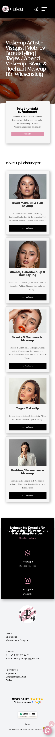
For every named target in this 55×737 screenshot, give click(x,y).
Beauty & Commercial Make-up (27, 339)
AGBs (9, 680)
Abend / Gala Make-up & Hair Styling (27, 274)
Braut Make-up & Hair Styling (27, 204)
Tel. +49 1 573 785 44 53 (17, 655)
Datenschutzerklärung (16, 676)
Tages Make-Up (27, 408)
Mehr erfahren (27, 228)
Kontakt (27, 134)
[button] (28, 701)
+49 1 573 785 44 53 (27, 566)
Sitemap (27, 724)
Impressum (11, 673)
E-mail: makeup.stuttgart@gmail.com (23, 658)
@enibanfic (27, 594)
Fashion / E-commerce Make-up (27, 472)
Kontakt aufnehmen (27, 538)
